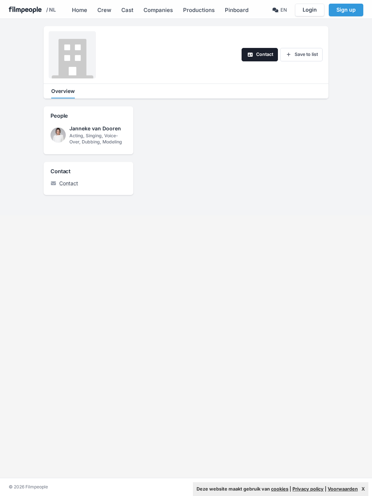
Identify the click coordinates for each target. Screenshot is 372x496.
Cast (127, 10)
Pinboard (236, 10)
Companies (158, 10)
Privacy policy (308, 489)
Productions (199, 10)
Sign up (346, 10)
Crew (104, 10)
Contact (68, 183)
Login (310, 10)
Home (79, 10)
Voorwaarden (343, 489)
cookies (279, 489)
